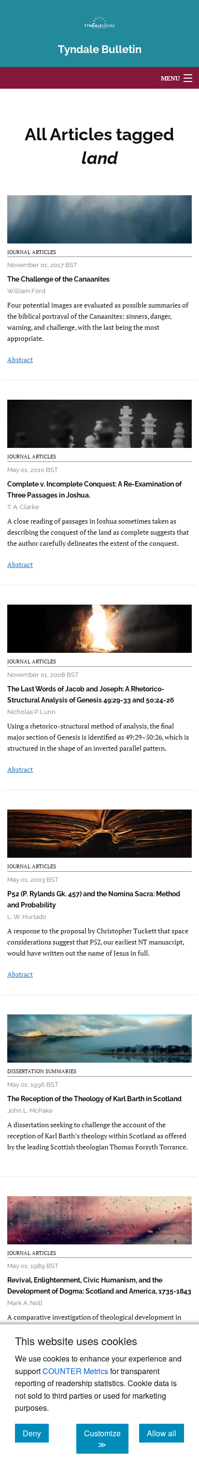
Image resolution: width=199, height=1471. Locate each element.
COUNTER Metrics (75, 1371)
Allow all (165, 1433)
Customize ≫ (106, 1439)
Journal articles (31, 252)
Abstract (20, 359)
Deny (36, 1433)
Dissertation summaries (41, 1071)
